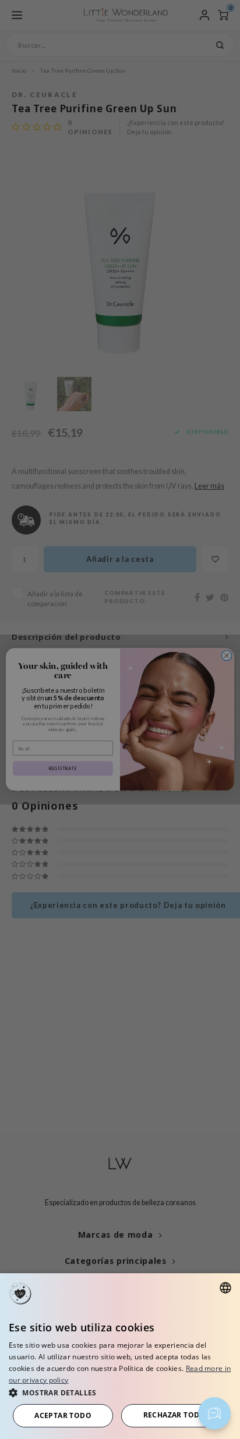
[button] (120, 1392)
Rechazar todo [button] (174, 1415)
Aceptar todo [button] (62, 1415)
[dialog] (120, 1356)
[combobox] (225, 1288)
